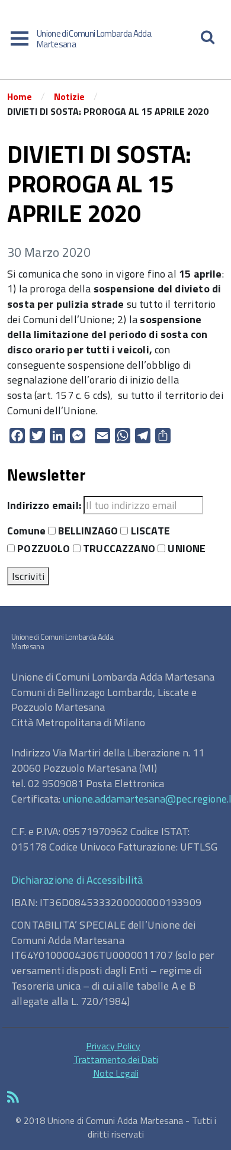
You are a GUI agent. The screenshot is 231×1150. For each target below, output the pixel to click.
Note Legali (116, 1073)
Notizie (69, 96)
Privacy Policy (113, 1046)
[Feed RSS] (115, 1098)
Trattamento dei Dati (115, 1059)
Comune (26, 531)
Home (19, 96)
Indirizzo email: (44, 505)
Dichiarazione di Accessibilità (77, 880)
